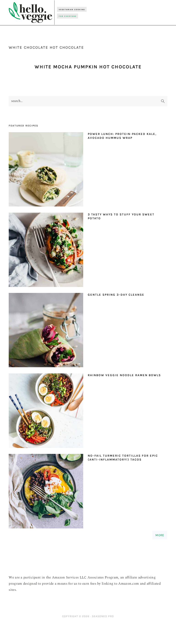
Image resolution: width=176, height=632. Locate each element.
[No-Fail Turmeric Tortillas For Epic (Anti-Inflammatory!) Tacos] (46, 492)
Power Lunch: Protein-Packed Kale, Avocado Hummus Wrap (122, 135)
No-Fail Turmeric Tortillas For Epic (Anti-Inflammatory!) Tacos (123, 457)
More (159, 535)
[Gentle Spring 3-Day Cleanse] (46, 331)
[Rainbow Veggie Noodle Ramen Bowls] (46, 411)
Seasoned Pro (103, 616)
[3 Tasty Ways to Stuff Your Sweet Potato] (46, 251)
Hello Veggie (48, 12)
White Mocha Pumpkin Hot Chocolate (88, 67)
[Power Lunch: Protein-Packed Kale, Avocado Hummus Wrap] (46, 170)
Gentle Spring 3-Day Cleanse (116, 294)
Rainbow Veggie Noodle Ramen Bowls (124, 375)
